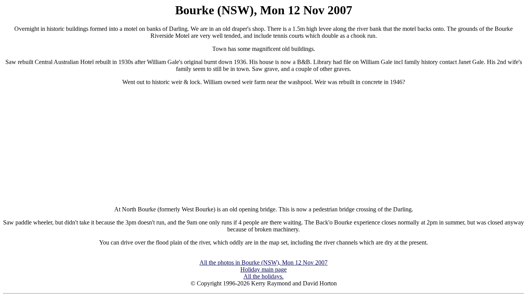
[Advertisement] (263, 146)
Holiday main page (263, 269)
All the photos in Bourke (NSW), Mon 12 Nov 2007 (263, 262)
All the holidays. (263, 276)
